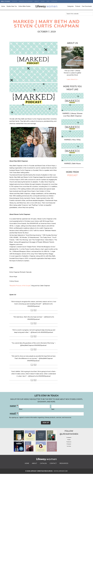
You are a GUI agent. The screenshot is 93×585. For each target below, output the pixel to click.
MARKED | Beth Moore (72, 164)
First (20, 409)
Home (3, 6)
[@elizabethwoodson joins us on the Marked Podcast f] (30, 435)
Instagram (68, 437)
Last (52, 409)
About (34, 463)
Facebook (68, 441)
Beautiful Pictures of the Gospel (20, 285)
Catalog (43, 463)
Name (14, 406)
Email (14, 413)
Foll (67, 431)
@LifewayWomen (69, 434)
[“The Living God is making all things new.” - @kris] (30, 446)
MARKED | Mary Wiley (72, 140)
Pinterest (69, 444)
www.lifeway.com (61, 471)
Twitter (69, 439)
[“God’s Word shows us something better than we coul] (52, 435)
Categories (70, 6)
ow (71, 431)
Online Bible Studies (24, 6)
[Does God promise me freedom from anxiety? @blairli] (41, 446)
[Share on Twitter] (32, 310)
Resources (64, 463)
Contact (53, 463)
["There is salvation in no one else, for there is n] (52, 446)
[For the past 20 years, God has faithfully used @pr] (19, 446)
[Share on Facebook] (35, 310)
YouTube (69, 446)
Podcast (77, 6)
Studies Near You (12, 6)
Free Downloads (87, 6)
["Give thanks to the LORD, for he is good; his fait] (41, 435)
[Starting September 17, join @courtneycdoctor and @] (19, 435)
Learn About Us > (72, 79)
